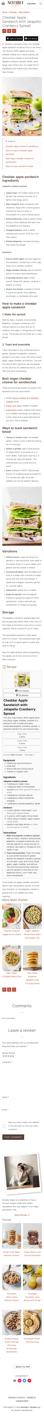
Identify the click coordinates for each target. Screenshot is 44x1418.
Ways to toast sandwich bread (19, 166)
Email (5, 1110)
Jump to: (12, 141)
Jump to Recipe (15, 38)
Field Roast (11, 410)
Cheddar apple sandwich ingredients (22, 146)
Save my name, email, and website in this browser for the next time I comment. (23, 1125)
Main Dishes (24, 12)
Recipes (13, 12)
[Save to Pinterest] (4, 31)
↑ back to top (22, 1367)
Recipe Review (8, 1053)
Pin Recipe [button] (23, 695)
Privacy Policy (16, 1397)
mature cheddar (19, 398)
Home (4, 12)
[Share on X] (9, 31)
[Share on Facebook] (14, 31)
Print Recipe (32, 38)
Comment (7, 1062)
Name (5, 1097)
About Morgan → (22, 1215)
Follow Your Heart (14, 406)
